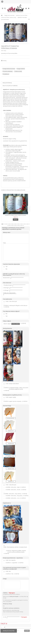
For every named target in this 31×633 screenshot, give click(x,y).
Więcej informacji (7, 83)
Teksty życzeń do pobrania (10, 85)
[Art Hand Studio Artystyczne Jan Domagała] (15, 8)
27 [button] (18, 225)
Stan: (2, 50)
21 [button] (9, 225)
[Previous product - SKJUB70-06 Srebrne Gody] (28, 19)
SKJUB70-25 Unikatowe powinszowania (15, 215)
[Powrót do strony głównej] (1, 15)
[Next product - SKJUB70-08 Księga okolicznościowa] (29, 19)
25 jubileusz (6, 74)
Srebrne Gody (18, 71)
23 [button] (12, 225)
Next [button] (28, 209)
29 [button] (21, 225)
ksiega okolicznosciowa (9, 68)
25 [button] (15, 225)
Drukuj (4, 60)
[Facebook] (2, 2)
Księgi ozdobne (21, 68)
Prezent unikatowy (7, 71)
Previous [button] (2, 209)
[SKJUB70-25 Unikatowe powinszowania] (15, 204)
